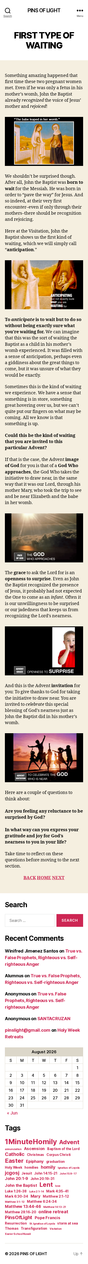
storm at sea (67, 1223)
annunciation (13, 1149)
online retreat (53, 1211)
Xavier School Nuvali (18, 1234)
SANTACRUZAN (53, 1018)
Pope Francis (47, 1217)
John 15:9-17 (68, 1173)
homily (48, 1167)
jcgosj (12, 1173)
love (57, 1186)
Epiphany (35, 1161)
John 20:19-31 (43, 1179)
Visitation (56, 1228)
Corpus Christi (58, 1155)
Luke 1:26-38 (16, 1191)
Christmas (35, 1155)
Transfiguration (34, 1228)
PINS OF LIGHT (44, 10)
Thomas (11, 1228)
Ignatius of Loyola (68, 1167)
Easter (14, 1160)
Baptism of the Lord (63, 1149)
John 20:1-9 (16, 1178)
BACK (29, 878)
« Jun (12, 1112)
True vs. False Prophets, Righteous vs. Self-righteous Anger (43, 957)
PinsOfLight (18, 1217)
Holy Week (13, 1167)
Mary (36, 1196)
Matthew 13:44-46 (23, 1206)
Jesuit (27, 1173)
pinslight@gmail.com (27, 1030)
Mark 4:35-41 (57, 1191)
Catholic (14, 1154)
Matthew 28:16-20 (20, 1212)
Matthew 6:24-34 (42, 1201)
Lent (46, 1184)
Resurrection (16, 1223)
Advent (69, 1142)
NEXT (58, 878)
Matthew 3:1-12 (14, 1201)
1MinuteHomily (31, 1141)
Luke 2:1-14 (36, 1191)
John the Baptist (21, 1185)
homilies (31, 1167)
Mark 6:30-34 (16, 1196)
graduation (55, 1162)
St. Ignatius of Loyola (42, 1223)
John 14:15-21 (45, 1173)
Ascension (34, 1148)
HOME (44, 878)
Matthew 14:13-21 (54, 1207)
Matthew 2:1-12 (56, 1196)
